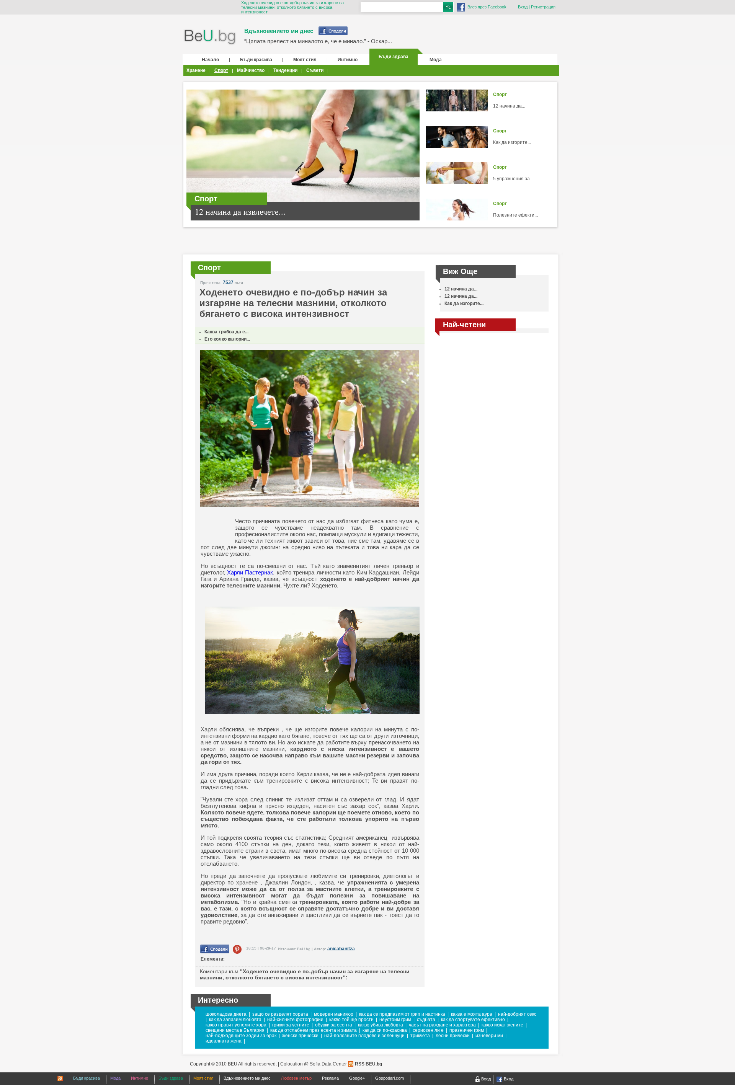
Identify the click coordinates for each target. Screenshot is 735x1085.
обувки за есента (333, 1025)
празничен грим (466, 1030)
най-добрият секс (517, 1014)
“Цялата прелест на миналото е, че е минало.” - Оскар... (318, 41)
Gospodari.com (389, 1078)
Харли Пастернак (250, 572)
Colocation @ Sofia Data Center (313, 1064)
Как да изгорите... (512, 142)
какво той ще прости (351, 1019)
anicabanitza (341, 948)
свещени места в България (235, 1030)
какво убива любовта (380, 1025)
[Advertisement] (491, 392)
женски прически (300, 1035)
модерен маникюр (333, 1014)
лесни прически (453, 1035)
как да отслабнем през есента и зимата (313, 1030)
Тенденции (285, 70)
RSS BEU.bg (368, 1064)
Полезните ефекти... (515, 215)
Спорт (221, 70)
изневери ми (489, 1035)
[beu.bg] (210, 37)
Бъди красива (256, 59)
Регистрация (543, 7)
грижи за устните (290, 1025)
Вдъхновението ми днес (278, 31)
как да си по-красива (385, 1030)
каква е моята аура (471, 1014)
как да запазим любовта (235, 1019)
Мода (436, 59)
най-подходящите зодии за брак (241, 1035)
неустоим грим (395, 1019)
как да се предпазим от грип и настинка (402, 1014)
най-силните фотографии (295, 1019)
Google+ (357, 1078)
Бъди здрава (393, 56)
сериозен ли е (428, 1030)
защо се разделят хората (280, 1014)
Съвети (314, 70)
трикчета (420, 1035)
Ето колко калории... (227, 339)
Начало (210, 59)
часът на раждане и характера (442, 1025)
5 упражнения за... (513, 178)
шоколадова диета (226, 1014)
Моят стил (305, 59)
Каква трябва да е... (226, 331)
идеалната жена (224, 1041)
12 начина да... (509, 106)
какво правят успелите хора (236, 1025)
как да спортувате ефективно (473, 1019)
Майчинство (251, 70)
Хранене (196, 70)
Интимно (348, 59)
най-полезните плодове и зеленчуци (364, 1035)
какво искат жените (502, 1025)
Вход (523, 7)
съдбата (426, 1019)
